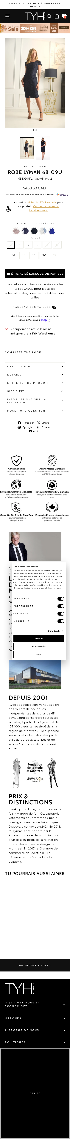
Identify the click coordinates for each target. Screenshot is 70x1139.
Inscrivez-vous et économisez (22, 1004)
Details (14, 374)
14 (13, 255)
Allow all (39, 638)
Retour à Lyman (37, 965)
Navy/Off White (25, 231)
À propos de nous (22, 1030)
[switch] (60, 606)
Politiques (15, 1042)
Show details (54, 631)
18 (34, 255)
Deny (38, 654)
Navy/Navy (34, 231)
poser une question (26, 411)
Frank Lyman (35, 166)
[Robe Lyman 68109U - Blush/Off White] (8, 936)
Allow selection (38, 646)
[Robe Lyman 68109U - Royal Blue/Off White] (25, 936)
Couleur (35, 223)
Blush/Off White (16, 231)
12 (57, 244)
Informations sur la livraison (26, 401)
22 (54, 255)
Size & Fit (15, 391)
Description (18, 366)
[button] (27, 148)
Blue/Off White (43, 231)
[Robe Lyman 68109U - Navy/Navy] (17, 936)
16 (23, 255)
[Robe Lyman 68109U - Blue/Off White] (21, 936)
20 (44, 255)
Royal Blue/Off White (52, 231)
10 (47, 244)
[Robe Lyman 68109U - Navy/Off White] (12, 936)
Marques (13, 1018)
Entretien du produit (28, 383)
